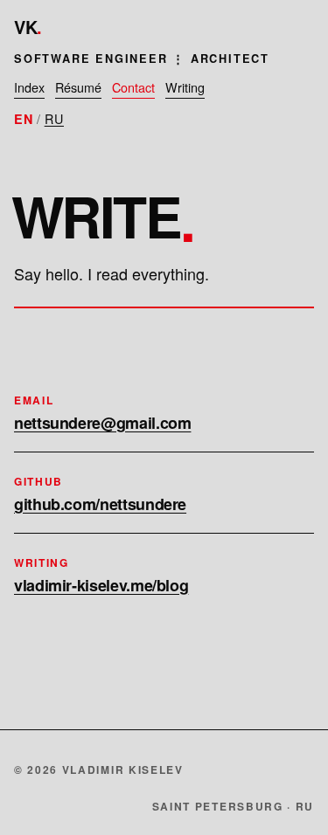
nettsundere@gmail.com (102, 423)
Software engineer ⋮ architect (141, 58)
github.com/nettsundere (100, 504)
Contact (133, 87)
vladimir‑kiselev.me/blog (101, 585)
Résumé (78, 87)
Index (29, 87)
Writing (185, 87)
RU (54, 118)
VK (28, 26)
